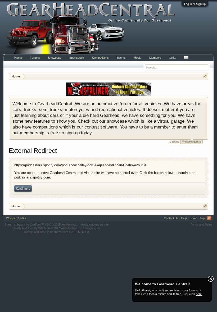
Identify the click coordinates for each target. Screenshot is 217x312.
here (199, 294)
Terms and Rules (201, 224)
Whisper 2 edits (16, 218)
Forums (35, 57)
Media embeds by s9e (94, 224)
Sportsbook (76, 57)
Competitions (100, 57)
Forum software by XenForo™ (41, 224)
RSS (209, 218)
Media (137, 57)
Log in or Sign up (195, 4)
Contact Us (171, 218)
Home (18, 57)
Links (172, 57)
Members (155, 57)
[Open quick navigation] (205, 76)
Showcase (54, 57)
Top (202, 218)
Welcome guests (191, 141)
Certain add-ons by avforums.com (57, 231)
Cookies (174, 141)
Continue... (23, 188)
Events (121, 57)
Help (184, 218)
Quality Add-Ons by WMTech (56, 228)
